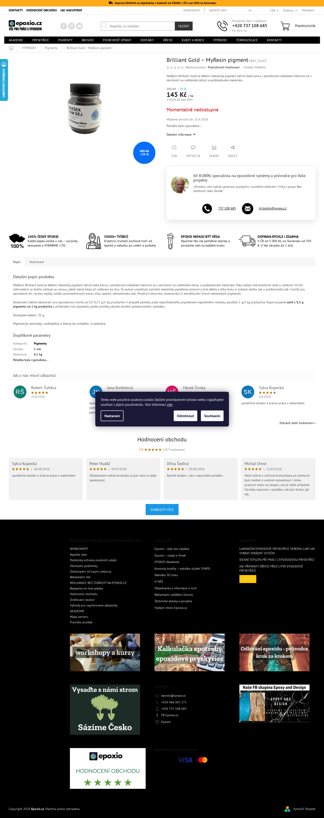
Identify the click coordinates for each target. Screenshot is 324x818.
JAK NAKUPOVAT (71, 10)
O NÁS (159, 581)
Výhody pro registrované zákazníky (94, 605)
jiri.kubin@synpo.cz (273, 208)
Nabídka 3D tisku (166, 575)
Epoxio (166, 722)
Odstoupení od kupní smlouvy (90, 571)
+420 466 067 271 (174, 702)
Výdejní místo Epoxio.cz (171, 608)
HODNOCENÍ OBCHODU (41, 10)
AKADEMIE (77, 611)
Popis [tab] (16, 262)
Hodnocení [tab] (36, 262)
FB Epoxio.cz (169, 715)
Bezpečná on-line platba (86, 588)
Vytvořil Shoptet (304, 809)
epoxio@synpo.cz (173, 696)
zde (169, 404)
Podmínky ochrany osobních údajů (93, 560)
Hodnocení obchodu (162, 439)
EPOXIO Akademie (167, 562)
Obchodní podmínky (84, 566)
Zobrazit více (162, 509)
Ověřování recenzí (82, 600)
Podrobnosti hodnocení (224, 67)
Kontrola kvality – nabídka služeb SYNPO (182, 569)
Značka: (255, 67)
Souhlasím (212, 416)
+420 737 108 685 (249, 26)
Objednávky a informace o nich (176, 588)
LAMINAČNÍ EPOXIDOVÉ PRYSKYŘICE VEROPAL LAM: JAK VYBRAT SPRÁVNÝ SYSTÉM (277, 551)
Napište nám (217, 10)
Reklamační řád (80, 577)
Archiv (248, 579)
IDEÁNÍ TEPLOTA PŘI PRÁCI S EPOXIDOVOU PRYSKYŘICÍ (276, 560)
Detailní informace (179, 135)
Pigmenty (40, 343)
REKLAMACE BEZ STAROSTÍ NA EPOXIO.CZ (98, 583)
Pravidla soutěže (81, 622)
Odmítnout (185, 416)
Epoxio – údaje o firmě (170, 555)
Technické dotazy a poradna (173, 601)
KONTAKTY (16, 10)
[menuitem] (16, 40)
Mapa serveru (79, 617)
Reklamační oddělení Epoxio (174, 595)
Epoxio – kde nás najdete (172, 549)
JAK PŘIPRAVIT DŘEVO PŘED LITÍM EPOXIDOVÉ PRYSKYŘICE (271, 568)
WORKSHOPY (191, 10)
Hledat (183, 26)
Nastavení (112, 416)
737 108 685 (227, 208)
